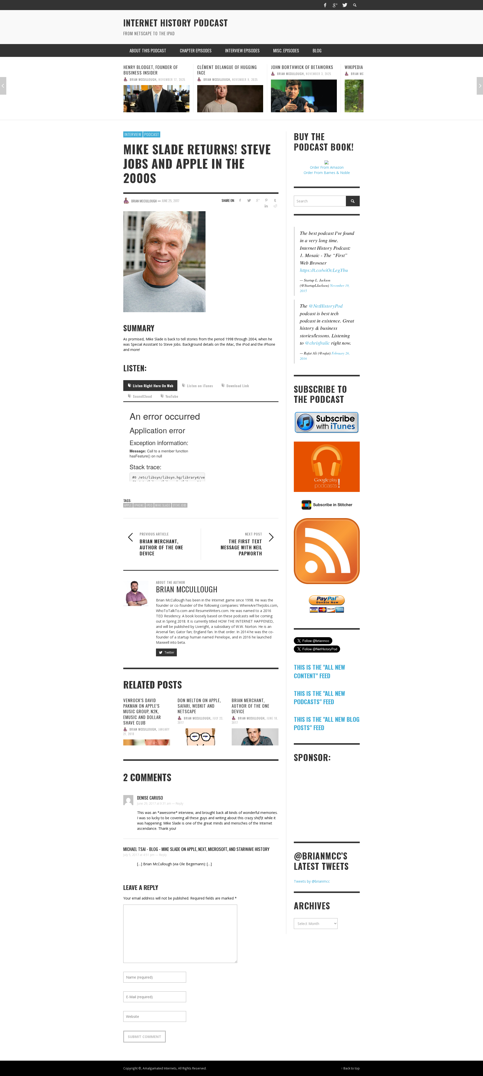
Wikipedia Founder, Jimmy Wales (302, 67)
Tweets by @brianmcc (312, 881)
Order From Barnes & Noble (327, 172)
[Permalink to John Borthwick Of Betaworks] (230, 96)
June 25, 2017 (170, 200)
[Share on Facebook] (240, 200)
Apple (128, 505)
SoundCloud (142, 396)
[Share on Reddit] (275, 205)
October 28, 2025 (318, 74)
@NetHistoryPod (326, 305)
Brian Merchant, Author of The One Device (250, 705)
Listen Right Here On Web (153, 385)
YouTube (172, 396)
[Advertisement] (331, 801)
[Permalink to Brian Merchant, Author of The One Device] (255, 736)
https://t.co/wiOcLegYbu (324, 270)
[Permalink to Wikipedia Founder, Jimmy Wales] (304, 96)
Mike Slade (162, 505)
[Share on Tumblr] (275, 200)
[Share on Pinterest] (266, 200)
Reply (179, 803)
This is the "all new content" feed (319, 671)
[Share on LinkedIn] (266, 205)
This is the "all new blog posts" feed (326, 723)
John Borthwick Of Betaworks (228, 67)
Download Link (237, 385)
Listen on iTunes (200, 385)
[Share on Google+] (257, 200)
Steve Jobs (179, 505)
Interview (133, 134)
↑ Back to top (350, 1068)
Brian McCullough (143, 79)
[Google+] (335, 5)
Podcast (151, 134)
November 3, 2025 (244, 74)
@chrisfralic (317, 342)
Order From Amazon (327, 167)
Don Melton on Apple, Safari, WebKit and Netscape (199, 705)
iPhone (139, 505)
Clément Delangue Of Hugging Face (153, 70)
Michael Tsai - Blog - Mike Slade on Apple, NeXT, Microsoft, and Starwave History (196, 849)
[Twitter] (344, 5)
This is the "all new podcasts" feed (319, 697)
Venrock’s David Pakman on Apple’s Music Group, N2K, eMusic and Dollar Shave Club (142, 711)
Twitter (169, 652)
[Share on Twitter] (249, 200)
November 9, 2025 (171, 79)
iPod (149, 505)
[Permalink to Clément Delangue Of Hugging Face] (156, 98)
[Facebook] (325, 5)
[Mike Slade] (168, 261)
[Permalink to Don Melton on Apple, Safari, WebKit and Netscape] (201, 736)
